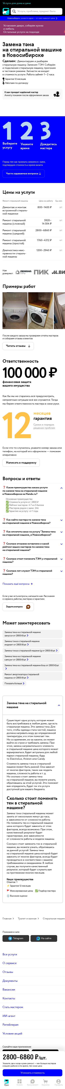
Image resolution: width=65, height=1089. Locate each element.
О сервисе (9, 963)
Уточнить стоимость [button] (32, 1073)
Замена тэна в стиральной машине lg (23, 650)
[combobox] (36, 11)
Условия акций (12, 1033)
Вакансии (8, 989)
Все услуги (9, 954)
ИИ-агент (8, 1016)
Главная (7, 919)
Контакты (8, 998)
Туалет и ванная (27, 919)
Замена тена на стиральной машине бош (25, 665)
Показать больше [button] (13, 683)
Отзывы (7, 972)
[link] (32, 634)
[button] (32, 18)
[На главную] (6, 11)
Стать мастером (12, 1007)
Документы (10, 981)
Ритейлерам (10, 1025)
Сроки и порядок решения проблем (44, 426)
